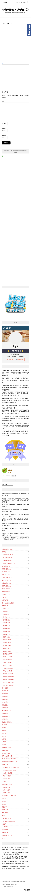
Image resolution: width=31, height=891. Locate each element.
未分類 (3, 838)
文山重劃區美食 (7, 645)
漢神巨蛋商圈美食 (7, 654)
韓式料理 (4, 804)
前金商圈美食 (6, 620)
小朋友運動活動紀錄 (8, 555)
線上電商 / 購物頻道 (7, 722)
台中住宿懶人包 (6, 566)
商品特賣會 (4, 725)
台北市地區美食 (6, 716)
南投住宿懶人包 (6, 572)
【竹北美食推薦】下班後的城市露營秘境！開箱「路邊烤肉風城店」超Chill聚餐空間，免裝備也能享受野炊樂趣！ (15, 418)
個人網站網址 (4, 136)
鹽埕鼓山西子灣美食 (8, 674)
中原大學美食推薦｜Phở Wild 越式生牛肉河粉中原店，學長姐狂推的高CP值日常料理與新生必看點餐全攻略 (15, 373)
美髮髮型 (4, 744)
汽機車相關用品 (7, 776)
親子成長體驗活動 (7, 560)
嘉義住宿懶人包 (6, 574)
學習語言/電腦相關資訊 (9, 563)
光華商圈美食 (6, 623)
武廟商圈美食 (6, 634)
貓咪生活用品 (6, 793)
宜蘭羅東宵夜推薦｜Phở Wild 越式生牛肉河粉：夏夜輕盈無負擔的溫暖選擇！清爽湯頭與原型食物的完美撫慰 (15, 388)
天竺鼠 (3, 815)
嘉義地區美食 (5, 693)
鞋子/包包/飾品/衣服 (7, 756)
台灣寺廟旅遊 (5, 600)
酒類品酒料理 (5, 812)
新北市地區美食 (6, 713)
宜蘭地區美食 (5, 708)
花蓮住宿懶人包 (6, 597)
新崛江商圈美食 (7, 640)
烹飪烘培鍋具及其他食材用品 (9, 795)
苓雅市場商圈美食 (7, 662)
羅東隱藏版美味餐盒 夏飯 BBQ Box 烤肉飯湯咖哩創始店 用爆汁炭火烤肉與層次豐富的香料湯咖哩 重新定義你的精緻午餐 (15, 400)
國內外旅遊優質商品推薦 (8, 603)
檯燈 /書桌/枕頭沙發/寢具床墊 (9, 761)
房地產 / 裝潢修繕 (6, 753)
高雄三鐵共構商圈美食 (8, 685)
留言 (3, 101)
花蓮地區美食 (5, 705)
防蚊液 (4, 781)
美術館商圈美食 (7, 642)
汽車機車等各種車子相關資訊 (9, 759)
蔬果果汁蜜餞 (5, 810)
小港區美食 (6, 614)
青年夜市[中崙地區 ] (8, 671)
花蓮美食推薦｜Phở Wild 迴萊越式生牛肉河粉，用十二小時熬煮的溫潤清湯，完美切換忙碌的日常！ (15, 380)
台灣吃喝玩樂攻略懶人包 (8, 549)
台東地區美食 (5, 699)
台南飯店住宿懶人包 (7, 577)
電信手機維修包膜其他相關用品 (11, 767)
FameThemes (14, 884)
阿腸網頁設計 (10, 886)
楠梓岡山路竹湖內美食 (8, 679)
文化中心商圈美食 (7, 657)
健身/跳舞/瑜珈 (5, 750)
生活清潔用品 (6, 778)
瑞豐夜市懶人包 (7, 648)
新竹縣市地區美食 (6, 710)
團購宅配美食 (5, 719)
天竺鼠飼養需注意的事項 (9, 821)
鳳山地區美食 (6, 617)
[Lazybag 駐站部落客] (15, 304)
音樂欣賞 (4, 736)
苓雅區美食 (6, 608)
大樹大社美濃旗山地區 (8, 682)
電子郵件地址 (4, 129)
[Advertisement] (15, 43)
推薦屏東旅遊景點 (6, 591)
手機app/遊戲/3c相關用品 (9, 770)
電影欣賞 (4, 733)
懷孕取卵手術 (5, 832)
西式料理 (4, 798)
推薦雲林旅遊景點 (6, 569)
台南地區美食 (5, 691)
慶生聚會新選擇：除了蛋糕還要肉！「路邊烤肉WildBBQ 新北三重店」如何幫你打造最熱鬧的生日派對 (15, 426)
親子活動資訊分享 (7, 557)
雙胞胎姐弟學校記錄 (7, 835)
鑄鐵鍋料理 (4, 807)
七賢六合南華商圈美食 (8, 676)
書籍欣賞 (4, 730)
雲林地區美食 (5, 696)
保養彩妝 (4, 742)
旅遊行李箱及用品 (7, 773)
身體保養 (4, 739)
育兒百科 (4, 824)
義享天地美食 (6, 637)
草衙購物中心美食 (7, 659)
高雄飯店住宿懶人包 (7, 583)
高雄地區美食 (5, 606)
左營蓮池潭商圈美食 (8, 668)
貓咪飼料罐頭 (6, 787)
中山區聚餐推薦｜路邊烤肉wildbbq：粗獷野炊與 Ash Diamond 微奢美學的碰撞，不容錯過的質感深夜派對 (15, 433)
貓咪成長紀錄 (6, 790)
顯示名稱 (4, 123)
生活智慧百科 (5, 830)
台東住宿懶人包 (6, 594)
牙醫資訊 (4, 727)
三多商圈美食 (6, 628)
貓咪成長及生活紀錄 (7, 784)
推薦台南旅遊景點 (6, 580)
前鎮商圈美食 (6, 625)
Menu (5, 2)
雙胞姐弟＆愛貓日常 (15, 10)
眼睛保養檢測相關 (6, 747)
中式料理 (4, 801)
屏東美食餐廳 (5, 688)
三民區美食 (6, 611)
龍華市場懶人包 (7, 651)
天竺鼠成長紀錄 (7, 818)
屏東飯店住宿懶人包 (7, 589)
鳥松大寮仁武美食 (7, 665)
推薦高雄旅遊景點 (6, 586)
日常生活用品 (5, 764)
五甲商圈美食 (6, 631)
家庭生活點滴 (5, 827)
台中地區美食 (5, 702)
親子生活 (4, 552)
